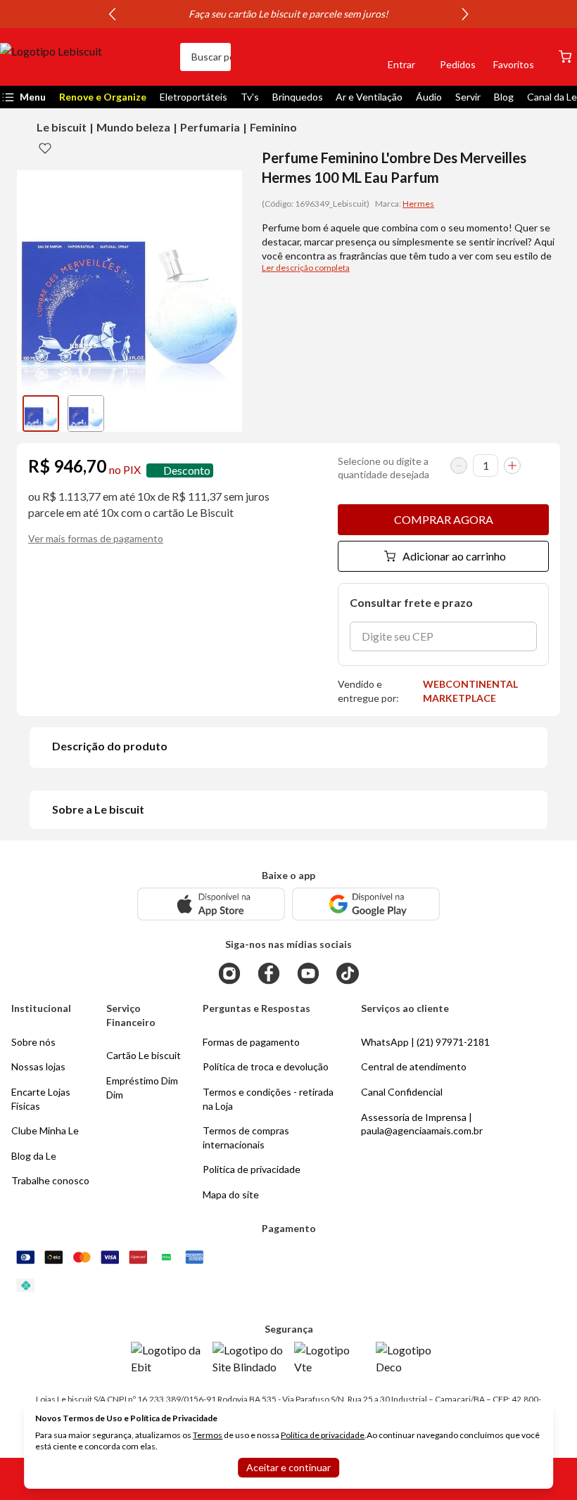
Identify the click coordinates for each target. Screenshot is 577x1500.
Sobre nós (33, 1042)
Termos (207, 1435)
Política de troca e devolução (266, 1066)
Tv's (250, 97)
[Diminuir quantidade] (458, 465)
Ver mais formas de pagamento (95, 538)
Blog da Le (33, 1156)
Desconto (186, 470)
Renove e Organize (102, 97)
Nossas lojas (38, 1066)
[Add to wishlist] (45, 147)
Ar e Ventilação (369, 97)
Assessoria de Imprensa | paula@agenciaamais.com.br (422, 1124)
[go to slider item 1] (86, 413)
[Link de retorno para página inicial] (84, 57)
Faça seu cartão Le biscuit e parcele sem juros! (288, 14)
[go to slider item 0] (41, 413)
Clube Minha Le (45, 1130)
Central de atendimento (414, 1066)
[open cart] (565, 56)
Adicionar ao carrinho (454, 556)
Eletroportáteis (193, 97)
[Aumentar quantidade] (512, 465)
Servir (468, 97)
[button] (353, 57)
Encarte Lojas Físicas (40, 1099)
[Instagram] (229, 973)
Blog (504, 97)
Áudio (429, 97)
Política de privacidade (322, 1435)
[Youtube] (308, 973)
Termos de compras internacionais (246, 1137)
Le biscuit (62, 127)
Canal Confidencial (402, 1092)
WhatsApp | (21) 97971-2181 (425, 1042)
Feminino (273, 127)
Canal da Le (552, 97)
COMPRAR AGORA (443, 519)
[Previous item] (111, 14)
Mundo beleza (133, 127)
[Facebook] (269, 973)
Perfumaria (210, 127)
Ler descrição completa (306, 267)
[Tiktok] (347, 973)
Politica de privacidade (251, 1169)
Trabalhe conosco (50, 1180)
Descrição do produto (109, 745)
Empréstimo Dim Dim (142, 1088)
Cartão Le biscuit (143, 1055)
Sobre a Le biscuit (98, 809)
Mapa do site (231, 1194)
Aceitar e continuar (288, 1467)
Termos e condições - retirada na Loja (268, 1099)
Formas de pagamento (251, 1042)
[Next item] (465, 14)
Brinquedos (297, 97)
